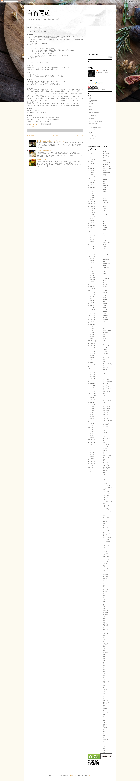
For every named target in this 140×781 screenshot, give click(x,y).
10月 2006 (90, 463)
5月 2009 (90, 419)
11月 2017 (90, 229)
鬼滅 (104, 606)
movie (104, 265)
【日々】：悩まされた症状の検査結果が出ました (50, 141)
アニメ (105, 359)
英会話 (105, 578)
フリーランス (106, 495)
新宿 (104, 685)
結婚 (104, 616)
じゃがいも (106, 432)
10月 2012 (90, 345)
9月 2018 (90, 208)
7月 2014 (90, 301)
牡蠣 (104, 585)
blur (104, 183)
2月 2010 (90, 412)
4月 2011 (90, 383)
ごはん (105, 428)
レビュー (105, 547)
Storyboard (106, 317)
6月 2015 (90, 277)
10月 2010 (90, 395)
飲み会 (105, 570)
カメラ (105, 402)
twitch (104, 324)
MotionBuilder (106, 263)
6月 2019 (90, 189)
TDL (104, 322)
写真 (104, 656)
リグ (104, 543)
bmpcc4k (105, 185)
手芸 (104, 658)
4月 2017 (90, 244)
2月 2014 (90, 311)
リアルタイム (106, 541)
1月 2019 (90, 200)
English (105, 215)
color (104, 198)
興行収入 (105, 610)
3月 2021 (90, 155)
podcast (105, 284)
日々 (33, 126)
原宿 (104, 620)
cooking (105, 200)
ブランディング (107, 493)
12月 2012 (90, 341)
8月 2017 (90, 235)
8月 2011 (90, 374)
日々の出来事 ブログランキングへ (96, 89)
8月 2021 (90, 153)
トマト (105, 473)
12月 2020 (90, 159)
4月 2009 (90, 421)
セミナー (105, 448)
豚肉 (104, 714)
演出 (104, 583)
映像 (104, 572)
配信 (104, 723)
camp (104, 189)
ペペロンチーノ (107, 511)
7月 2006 (90, 465)
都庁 (104, 698)
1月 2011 (90, 389)
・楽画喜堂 (90, 133)
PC (104, 276)
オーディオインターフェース (107, 388)
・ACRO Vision (91, 98)
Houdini (105, 240)
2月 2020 (90, 172)
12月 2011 (90, 366)
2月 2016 (90, 261)
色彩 (104, 680)
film (104, 221)
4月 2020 (90, 168)
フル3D (105, 499)
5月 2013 (90, 330)
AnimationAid (106, 166)
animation (105, 164)
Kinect (104, 244)
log (104, 250)
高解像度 (105, 625)
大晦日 (105, 694)
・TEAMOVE (90, 117)
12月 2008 (90, 427)
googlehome (106, 231)
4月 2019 (90, 193)
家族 (104, 593)
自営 (104, 650)
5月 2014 (90, 305)
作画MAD (105, 633)
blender (105, 177)
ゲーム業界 (106, 424)
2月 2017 (90, 248)
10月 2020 (90, 162)
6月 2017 (90, 239)
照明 (104, 675)
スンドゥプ (106, 446)
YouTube (105, 349)
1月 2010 (90, 414)
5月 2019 (90, 191)
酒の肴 (105, 665)
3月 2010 (90, 410)
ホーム (55, 135)
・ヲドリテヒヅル (91, 129)
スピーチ (105, 442)
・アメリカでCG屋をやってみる (94, 120)
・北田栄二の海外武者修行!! (94, 123)
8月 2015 (90, 273)
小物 (104, 673)
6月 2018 (90, 214)
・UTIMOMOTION (91, 118)
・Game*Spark (91, 140)
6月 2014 (90, 303)
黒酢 (104, 627)
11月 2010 (90, 393)
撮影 (104, 635)
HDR (104, 238)
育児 (104, 566)
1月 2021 (90, 157)
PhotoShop (106, 278)
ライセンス (106, 531)
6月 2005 (90, 469)
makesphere (106, 255)
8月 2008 (90, 433)
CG (104, 194)
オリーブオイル (107, 400)
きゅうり (105, 412)
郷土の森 (105, 612)
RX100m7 (105, 291)
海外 (104, 602)
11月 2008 (90, 429)
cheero (105, 196)
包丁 (104, 737)
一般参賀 (105, 568)
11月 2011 (90, 368)
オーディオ (106, 386)
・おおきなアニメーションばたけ (95, 121)
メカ (104, 519)
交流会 (105, 623)
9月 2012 (90, 347)
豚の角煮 (105, 712)
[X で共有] (46, 124)
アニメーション (107, 362)
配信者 (105, 725)
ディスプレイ (106, 463)
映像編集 (105, 574)
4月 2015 (90, 282)
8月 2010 (90, 400)
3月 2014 (90, 309)
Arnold (104, 170)
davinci (105, 206)
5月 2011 (90, 381)
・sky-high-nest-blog (92, 115)
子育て (105, 646)
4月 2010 (90, 408)
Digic (104, 208)
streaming (105, 319)
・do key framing (91, 104)
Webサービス (106, 345)
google (105, 229)
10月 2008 (90, 431)
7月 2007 (90, 446)
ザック (105, 430)
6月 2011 (90, 379)
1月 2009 (90, 425)
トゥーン (105, 470)
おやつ (105, 398)
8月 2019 (90, 185)
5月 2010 (90, 406)
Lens (104, 246)
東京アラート (106, 700)
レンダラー (106, 554)
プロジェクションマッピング (107, 506)
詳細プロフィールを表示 (103, 73)
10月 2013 (90, 320)
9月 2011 (90, 372)
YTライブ (105, 351)
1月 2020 (90, 174)
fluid (104, 223)
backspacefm (106, 172)
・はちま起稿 (90, 135)
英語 (104, 581)
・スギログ (90, 126)
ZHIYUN (105, 353)
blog (104, 181)
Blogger (90, 775)
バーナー (105, 477)
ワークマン (106, 562)
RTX (104, 288)
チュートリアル (107, 455)
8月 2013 (90, 324)
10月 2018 (90, 206)
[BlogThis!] (44, 124)
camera (105, 187)
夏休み (105, 591)
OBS (104, 274)
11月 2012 (90, 343)
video (104, 334)
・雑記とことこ (91, 124)
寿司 (104, 667)
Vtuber (105, 343)
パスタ (105, 479)
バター (105, 481)
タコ (104, 453)
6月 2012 (90, 353)
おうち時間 (106, 383)
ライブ (105, 535)
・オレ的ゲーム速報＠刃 (93, 136)
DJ (103, 212)
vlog (104, 336)
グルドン (105, 418)
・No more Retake (92, 110)
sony (104, 307)
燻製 (104, 752)
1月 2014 (90, 313)
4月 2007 (90, 452)
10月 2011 (90, 370)
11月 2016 (90, 254)
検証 (104, 618)
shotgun (105, 299)
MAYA (104, 257)
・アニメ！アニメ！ (92, 141)
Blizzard (105, 179)
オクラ (105, 393)
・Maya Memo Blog (92, 107)
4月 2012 (90, 358)
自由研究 (105, 652)
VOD (104, 338)
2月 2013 (90, 337)
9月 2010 (90, 398)
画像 (104, 597)
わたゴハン (106, 564)
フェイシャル (106, 485)
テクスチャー (106, 465)
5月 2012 (90, 355)
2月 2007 (90, 457)
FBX (104, 219)
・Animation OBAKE (92, 100)
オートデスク (106, 391)
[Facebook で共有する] (48, 124)
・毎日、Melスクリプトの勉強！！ (95, 127)
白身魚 (105, 727)
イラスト (105, 371)
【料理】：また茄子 (42, 160)
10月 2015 (90, 269)
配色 (104, 720)
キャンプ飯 (106, 410)
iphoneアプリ (106, 242)
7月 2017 (90, 237)
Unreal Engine (107, 330)
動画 (104, 706)
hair (104, 236)
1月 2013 (90, 339)
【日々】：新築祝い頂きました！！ (46, 150)
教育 (104, 608)
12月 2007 (90, 440)
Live (104, 248)
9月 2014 (90, 296)
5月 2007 (90, 450)
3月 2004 (90, 471)
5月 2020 (90, 166)
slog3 (104, 301)
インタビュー (106, 377)
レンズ (105, 552)
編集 (104, 735)
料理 (104, 746)
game (104, 225)
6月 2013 (90, 328)
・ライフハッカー (91, 143)
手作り (105, 661)
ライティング (106, 533)
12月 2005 (90, 467)
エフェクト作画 (107, 381)
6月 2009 (90, 417)
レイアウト (106, 545)
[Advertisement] (99, 39)
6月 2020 (90, 164)
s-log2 (104, 295)
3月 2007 (90, 455)
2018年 (105, 151)
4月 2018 (90, 218)
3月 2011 (90, 385)
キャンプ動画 (106, 406)
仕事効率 (105, 644)
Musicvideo (106, 267)
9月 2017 (90, 233)
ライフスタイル (107, 539)
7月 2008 (90, 436)
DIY (104, 210)
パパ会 (105, 483)
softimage (105, 305)
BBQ (104, 175)
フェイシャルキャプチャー (107, 488)
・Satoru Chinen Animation (94, 112)
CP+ (104, 204)
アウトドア (106, 357)
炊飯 (104, 692)
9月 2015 (90, 271)
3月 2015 (90, 284)
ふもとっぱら (106, 491)
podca (104, 282)
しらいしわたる (102, 70)
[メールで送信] (42, 124)
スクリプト (106, 436)
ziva (104, 355)
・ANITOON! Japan (92, 101)
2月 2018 (90, 223)
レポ (104, 550)
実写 (104, 654)
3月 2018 (90, 221)
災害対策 (105, 629)
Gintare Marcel (73, 775)
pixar (104, 280)
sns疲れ (105, 303)
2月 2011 (90, 387)
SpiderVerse (106, 313)
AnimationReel (107, 168)
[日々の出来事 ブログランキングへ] (93, 88)
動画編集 (105, 708)
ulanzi (104, 326)
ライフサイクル (107, 537)
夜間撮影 (105, 739)
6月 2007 (90, 448)
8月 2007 (90, 444)
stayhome (105, 315)
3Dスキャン (106, 154)
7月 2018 (90, 212)
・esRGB (90, 106)
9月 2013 (90, 322)
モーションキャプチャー (107, 522)
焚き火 (105, 729)
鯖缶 (104, 639)
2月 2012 (90, 362)
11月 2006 (90, 461)
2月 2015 (90, 286)
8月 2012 (90, 349)
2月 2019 (90, 197)
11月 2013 (90, 318)
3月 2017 (90, 246)
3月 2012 (90, 360)
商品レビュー (106, 671)
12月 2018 (90, 202)
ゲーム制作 (106, 426)
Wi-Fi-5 (105, 347)
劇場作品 (105, 614)
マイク (105, 513)
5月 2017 (90, 242)
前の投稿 (79, 135)
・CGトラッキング (92, 103)
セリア (105, 451)
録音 (104, 750)
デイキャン (106, 457)
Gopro (104, 234)
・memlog (90, 109)
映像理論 (105, 576)
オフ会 (105, 395)
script (104, 297)
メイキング (106, 517)
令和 (104, 748)
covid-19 (105, 202)
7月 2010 (90, 402)
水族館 (105, 689)
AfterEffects (106, 162)
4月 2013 (90, 332)
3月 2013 (90, 334)
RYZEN (105, 293)
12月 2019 (90, 176)
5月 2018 (90, 216)
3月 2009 (90, 423)
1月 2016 (90, 263)
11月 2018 (90, 204)
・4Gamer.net (91, 138)
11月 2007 (90, 442)
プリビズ (105, 497)
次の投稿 (30, 135)
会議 (104, 599)
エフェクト (106, 379)
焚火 (104, 731)
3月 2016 (90, 258)
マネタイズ (106, 515)
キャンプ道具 (106, 408)
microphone (106, 259)
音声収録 (105, 589)
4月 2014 (90, 307)
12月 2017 (90, 227)
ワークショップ (107, 559)
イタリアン (106, 367)
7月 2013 (90, 326)
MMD (104, 261)
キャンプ (105, 404)
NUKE (104, 272)
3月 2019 (90, 195)
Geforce (105, 227)
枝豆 (104, 648)
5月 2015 (90, 280)
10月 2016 (90, 256)
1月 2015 (90, 288)
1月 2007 (90, 459)
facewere (105, 217)
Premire (105, 286)
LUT (104, 253)
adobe (104, 160)
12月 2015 (90, 265)
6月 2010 (90, 404)
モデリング (106, 525)
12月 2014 (90, 290)
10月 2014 (90, 294)
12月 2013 (90, 315)
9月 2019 (90, 183)
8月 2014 (90, 299)
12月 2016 (90, 252)
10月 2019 (90, 181)
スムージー (106, 444)
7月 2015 (90, 275)
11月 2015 (90, 267)
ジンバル (105, 434)
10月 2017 (90, 231)
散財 (104, 642)
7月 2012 (90, 351)
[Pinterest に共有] (50, 124)
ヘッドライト (106, 509)
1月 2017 (90, 250)
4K (103, 158)
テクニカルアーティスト (107, 467)
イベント (105, 369)
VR (104, 340)
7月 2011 (90, 376)
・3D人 (89, 97)
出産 (104, 669)
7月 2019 (90, 187)
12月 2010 (90, 391)
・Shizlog (90, 113)
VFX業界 (105, 332)
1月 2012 (90, 364)
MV (104, 269)
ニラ (104, 475)
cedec (104, 191)
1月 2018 (90, 225)
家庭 (104, 595)
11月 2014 (90, 292)
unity (104, 328)
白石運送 (38, 13)
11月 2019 (90, 178)
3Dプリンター (107, 156)
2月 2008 (90, 438)
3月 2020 (90, 170)
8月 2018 (90, 210)
